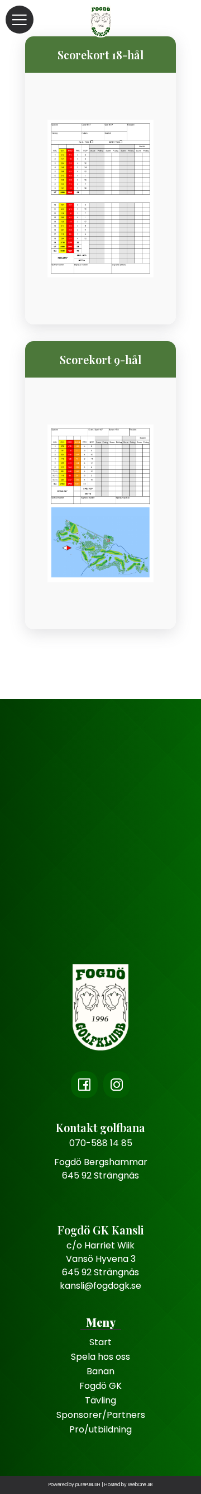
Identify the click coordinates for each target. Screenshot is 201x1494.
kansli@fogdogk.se (100, 1285)
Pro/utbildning (100, 1429)
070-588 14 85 (100, 1143)
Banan (100, 1371)
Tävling (100, 1400)
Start (100, 1342)
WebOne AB (140, 1485)
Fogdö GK (100, 1385)
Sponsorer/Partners (100, 1414)
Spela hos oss (100, 1356)
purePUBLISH (87, 1485)
